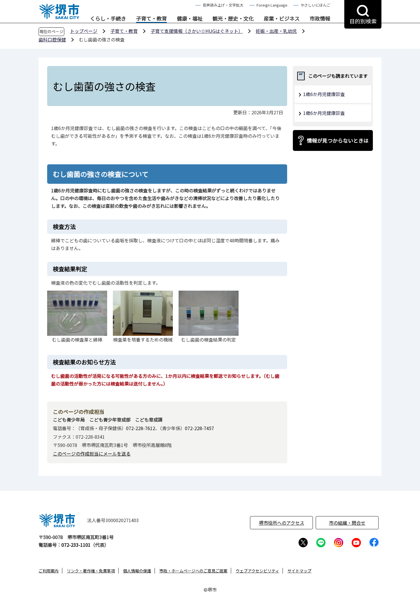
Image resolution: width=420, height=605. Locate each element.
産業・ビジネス (282, 18)
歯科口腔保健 (52, 39)
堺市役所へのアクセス (281, 522)
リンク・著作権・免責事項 (91, 571)
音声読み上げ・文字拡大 (223, 5)
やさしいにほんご (315, 5)
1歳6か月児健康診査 (324, 94)
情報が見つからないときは (338, 140)
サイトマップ (299, 571)
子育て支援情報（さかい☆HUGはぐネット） (197, 30)
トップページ (83, 30)
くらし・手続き (108, 18)
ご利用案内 (49, 571)
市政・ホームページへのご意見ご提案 (193, 571)
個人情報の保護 (137, 571)
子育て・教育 (151, 18)
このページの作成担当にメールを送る (92, 453)
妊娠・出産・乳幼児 (276, 30)
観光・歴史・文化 (233, 18)
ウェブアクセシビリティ (257, 571)
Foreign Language (272, 5)
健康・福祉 (190, 18)
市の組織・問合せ (347, 522)
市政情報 (320, 18)
